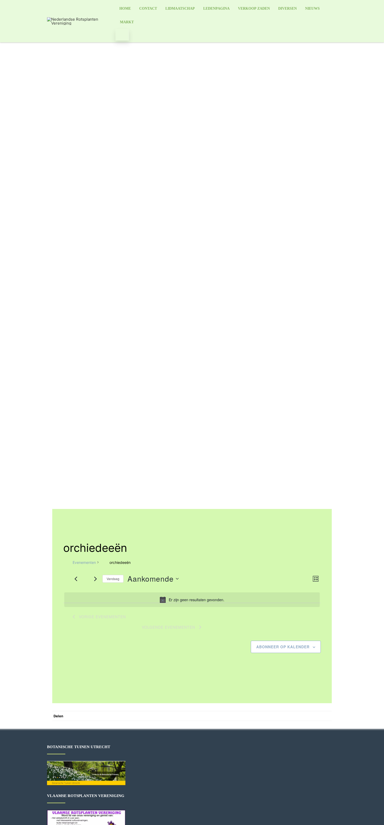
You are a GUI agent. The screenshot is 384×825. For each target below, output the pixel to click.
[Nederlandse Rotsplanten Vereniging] (79, 23)
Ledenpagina (216, 8)
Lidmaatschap (180, 8)
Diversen (287, 8)
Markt (127, 22)
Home (125, 8)
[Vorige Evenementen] (76, 579)
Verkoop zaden (254, 8)
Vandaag (113, 578)
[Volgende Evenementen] (95, 579)
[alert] (192, 599)
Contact (148, 8)
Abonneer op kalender (283, 646)
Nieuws (312, 8)
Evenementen (84, 562)
